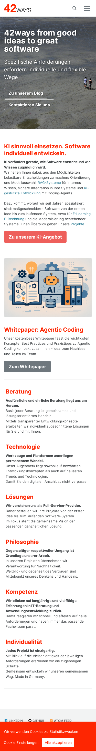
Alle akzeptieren (58, 742)
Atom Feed (62, 721)
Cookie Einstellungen (21, 742)
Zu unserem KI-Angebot (35, 237)
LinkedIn (15, 721)
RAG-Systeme (49, 183)
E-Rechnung (14, 219)
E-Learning (82, 214)
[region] (48, 736)
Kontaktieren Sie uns (29, 104)
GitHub (38, 721)
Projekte (77, 224)
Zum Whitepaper (27, 366)
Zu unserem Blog (25, 93)
